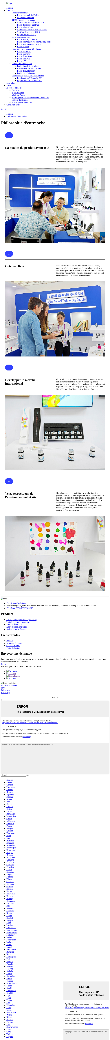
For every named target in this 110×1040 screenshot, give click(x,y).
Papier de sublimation (26, 73)
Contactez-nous (13, 105)
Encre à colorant (24, 51)
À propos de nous (13, 88)
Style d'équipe (18, 92)
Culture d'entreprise (20, 100)
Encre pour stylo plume (27, 39)
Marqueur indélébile (25, 17)
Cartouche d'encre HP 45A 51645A (32, 30)
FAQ (8, 85)
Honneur (15, 90)
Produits (9, 10)
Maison (9, 8)
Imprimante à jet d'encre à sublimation (28, 76)
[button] (9, 135)
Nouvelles (10, 83)
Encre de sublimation (26, 71)
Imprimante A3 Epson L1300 (29, 80)
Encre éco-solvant (24, 56)
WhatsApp (5, 690)
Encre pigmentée (24, 54)
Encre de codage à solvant (28, 25)
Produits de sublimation (22, 63)
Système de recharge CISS (28, 32)
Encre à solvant (23, 59)
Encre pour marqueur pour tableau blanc (34, 42)
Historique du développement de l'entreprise (30, 97)
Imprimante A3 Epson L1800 (29, 78)
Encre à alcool (23, 46)
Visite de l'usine (18, 95)
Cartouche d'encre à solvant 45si (31, 22)
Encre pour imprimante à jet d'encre (27, 49)
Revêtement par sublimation (29, 68)
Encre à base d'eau (25, 27)
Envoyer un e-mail (9, 685)
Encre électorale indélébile (28, 15)
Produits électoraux (20, 13)
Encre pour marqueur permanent (31, 44)
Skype (3, 688)
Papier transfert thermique (28, 66)
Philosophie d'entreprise (22, 102)
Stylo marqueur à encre (21, 37)
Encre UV (21, 61)
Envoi (3, 664)
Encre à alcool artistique (16, 627)
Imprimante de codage (26, 34)
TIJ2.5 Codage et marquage (23, 20)
